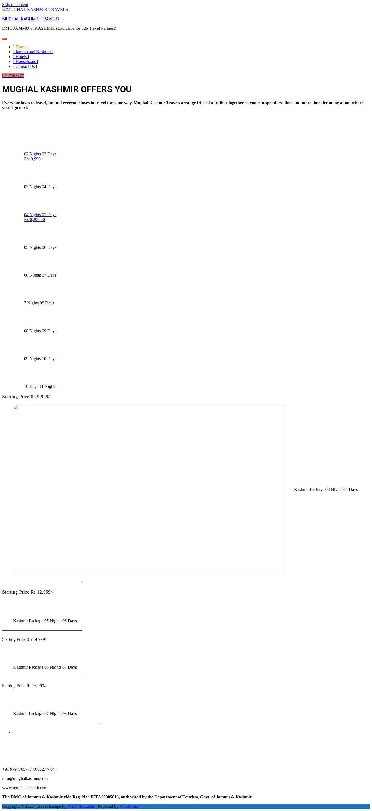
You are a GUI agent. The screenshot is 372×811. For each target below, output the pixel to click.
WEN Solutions (81, 806)
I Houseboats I (25, 61)
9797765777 (13, 75)
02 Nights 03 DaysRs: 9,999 (40, 156)
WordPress (129, 806)
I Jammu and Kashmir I (33, 51)
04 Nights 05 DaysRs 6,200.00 (40, 217)
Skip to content (15, 4)
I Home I (21, 46)
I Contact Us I (25, 66)
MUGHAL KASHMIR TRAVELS (30, 19)
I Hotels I (21, 56)
